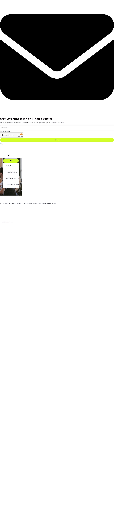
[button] (11, 156)
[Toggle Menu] (11, 161)
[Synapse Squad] (2, 144)
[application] (9, 156)
